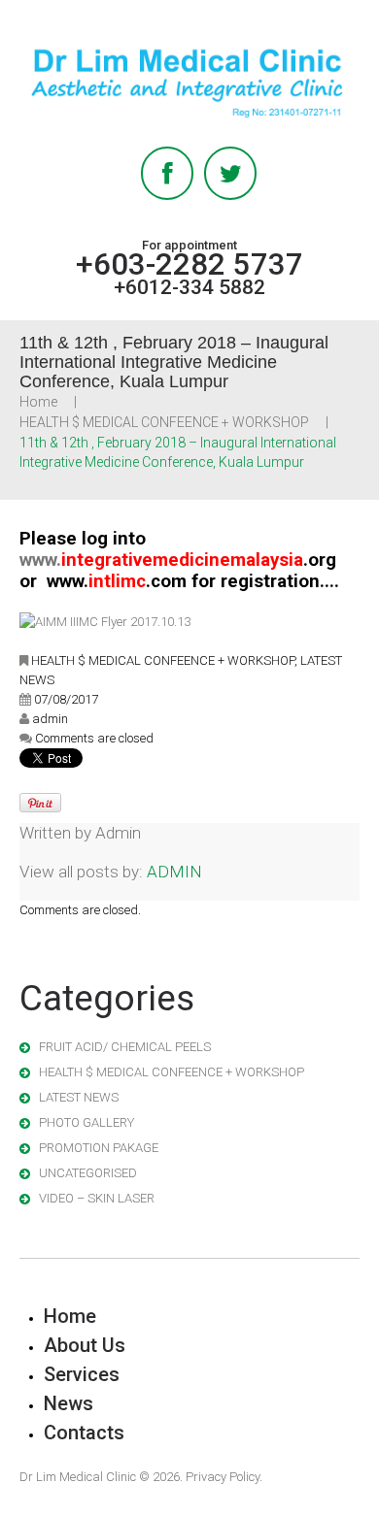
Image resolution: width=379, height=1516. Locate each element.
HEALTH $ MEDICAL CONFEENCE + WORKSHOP (164, 422)
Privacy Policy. (224, 1476)
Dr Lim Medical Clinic (77, 1476)
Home (38, 402)
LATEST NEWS (79, 1097)
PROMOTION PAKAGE (98, 1147)
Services (82, 1374)
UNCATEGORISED (88, 1173)
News (68, 1403)
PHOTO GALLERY (86, 1122)
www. (177, 560)
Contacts (84, 1432)
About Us (84, 1345)
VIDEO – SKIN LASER (97, 1198)
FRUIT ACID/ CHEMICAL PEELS (125, 1046)
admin (50, 718)
